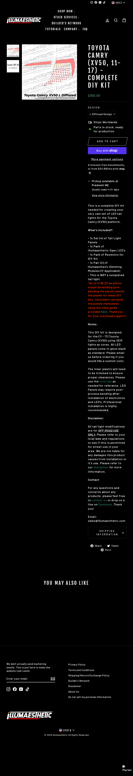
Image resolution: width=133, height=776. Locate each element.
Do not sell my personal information (89, 696)
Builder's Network (79, 680)
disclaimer (101, 467)
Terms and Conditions (81, 670)
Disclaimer (74, 686)
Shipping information (107, 533)
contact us (99, 500)
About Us (73, 691)
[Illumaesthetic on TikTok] (27, 689)
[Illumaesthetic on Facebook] (15, 689)
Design (94, 107)
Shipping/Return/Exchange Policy (88, 675)
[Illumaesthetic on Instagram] (8, 689)
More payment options (107, 159)
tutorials (105, 381)
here (104, 311)
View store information (105, 195)
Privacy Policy (76, 664)
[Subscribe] (53, 679)
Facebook (105, 504)
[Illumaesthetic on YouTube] (21, 689)
